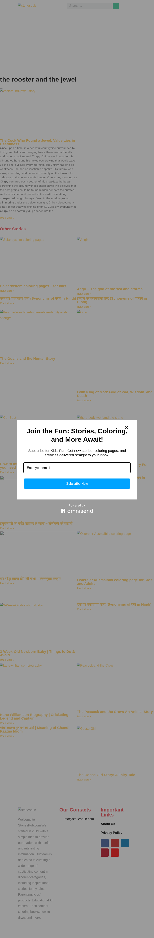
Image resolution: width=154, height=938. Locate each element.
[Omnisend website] (77, 508)
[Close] (126, 427)
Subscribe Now (77, 483)
